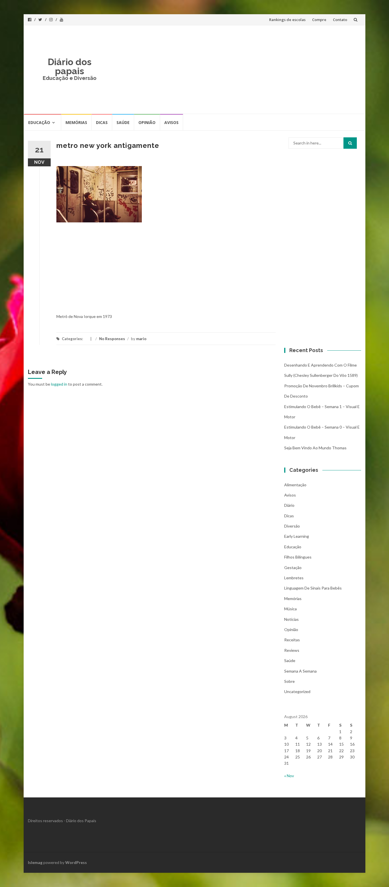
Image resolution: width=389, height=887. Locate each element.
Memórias (76, 122)
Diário (289, 505)
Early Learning (296, 536)
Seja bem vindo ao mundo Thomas (315, 447)
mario (141, 338)
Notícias (291, 619)
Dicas (102, 122)
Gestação (293, 567)
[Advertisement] (236, 69)
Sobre (289, 681)
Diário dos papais (69, 66)
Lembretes (294, 577)
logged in (59, 384)
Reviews (291, 650)
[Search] (350, 143)
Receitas (292, 639)
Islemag (35, 862)
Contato (340, 19)
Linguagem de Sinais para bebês (313, 588)
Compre (319, 19)
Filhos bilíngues (298, 557)
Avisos (171, 122)
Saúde (123, 122)
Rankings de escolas (287, 19)
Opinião (146, 122)
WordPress (76, 862)
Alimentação (295, 484)
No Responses (112, 338)
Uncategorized (297, 691)
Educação (39, 122)
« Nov (289, 775)
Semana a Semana (300, 671)
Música (290, 608)
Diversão (292, 526)
